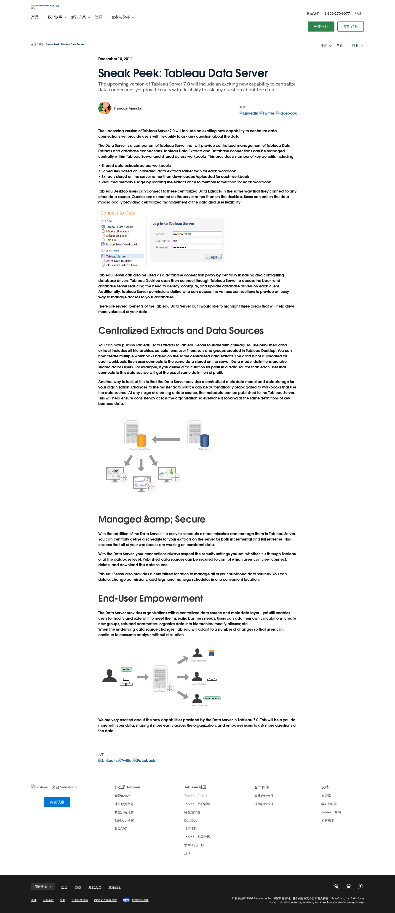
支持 (325, 787)
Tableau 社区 (195, 787)
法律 (34, 900)
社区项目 (190, 829)
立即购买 (350, 26)
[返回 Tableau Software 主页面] (50, 5)
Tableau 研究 (124, 820)
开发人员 (94, 887)
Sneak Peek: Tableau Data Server (65, 44)
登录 (358, 13)
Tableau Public (195, 796)
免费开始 (321, 26)
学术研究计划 (193, 845)
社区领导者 (192, 812)
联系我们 (313, 13)
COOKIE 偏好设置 (105, 900)
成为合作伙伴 (264, 804)
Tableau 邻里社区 (197, 837)
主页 (33, 44)
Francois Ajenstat (128, 108)
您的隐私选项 (140, 900)
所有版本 (327, 820)
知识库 (326, 796)
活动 (187, 853)
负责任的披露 (80, 900)
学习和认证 (329, 804)
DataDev (190, 820)
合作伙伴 (261, 787)
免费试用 (57, 802)
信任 (64, 887)
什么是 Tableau (127, 787)
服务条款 (48, 900)
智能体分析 (123, 796)
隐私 (62, 900)
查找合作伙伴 (264, 796)
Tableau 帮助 (331, 812)
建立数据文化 (124, 804)
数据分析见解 (124, 812)
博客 (40, 44)
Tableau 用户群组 (197, 804)
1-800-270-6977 (337, 13)
